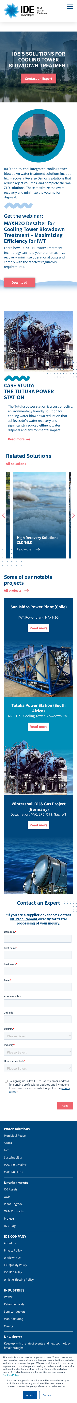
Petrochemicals (14, 1304)
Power (8, 1297)
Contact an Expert (38, 78)
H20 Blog (10, 1226)
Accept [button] (30, 1395)
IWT (6, 1150)
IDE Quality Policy (15, 1265)
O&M (7, 1197)
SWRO (8, 1143)
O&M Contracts (14, 1211)
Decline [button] (47, 1395)
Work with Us (12, 1258)
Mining (8, 1326)
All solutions (16, 463)
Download (19, 282)
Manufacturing (13, 1319)
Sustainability (13, 1157)
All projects (13, 590)
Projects (9, 1218)
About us (10, 1243)
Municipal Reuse (15, 1136)
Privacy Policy (13, 1250)
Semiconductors (14, 1311)
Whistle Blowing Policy (19, 1280)
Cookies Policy (11, 1375)
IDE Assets (10, 1189)
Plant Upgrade (13, 1204)
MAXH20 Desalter (15, 1165)
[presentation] (3, 515)
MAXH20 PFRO (13, 1172)
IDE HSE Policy (13, 1272)
